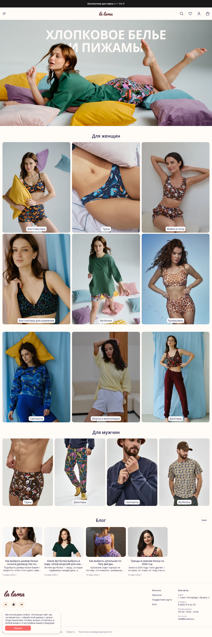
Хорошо (18, 628)
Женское (156, 590)
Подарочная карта (162, 599)
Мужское (157, 595)
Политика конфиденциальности (95, 631)
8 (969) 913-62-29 (187, 604)
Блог (154, 604)
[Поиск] (181, 14)
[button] (190, 14)
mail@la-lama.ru (186, 619)
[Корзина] (208, 14)
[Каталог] (4, 14)
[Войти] (199, 14)
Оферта (70, 631)
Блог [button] (204, 520)
